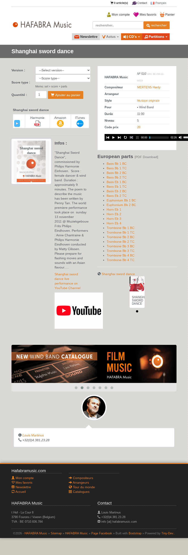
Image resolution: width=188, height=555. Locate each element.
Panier (169, 14)
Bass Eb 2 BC (117, 191)
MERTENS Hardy (148, 87)
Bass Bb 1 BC (117, 163)
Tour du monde (83, 487)
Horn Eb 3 (114, 218)
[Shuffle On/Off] (131, 137)
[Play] (17, 123)
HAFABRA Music (36, 533)
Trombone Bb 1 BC (120, 228)
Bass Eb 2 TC (117, 196)
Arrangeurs (80, 482)
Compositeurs (82, 478)
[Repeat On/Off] (125, 137)
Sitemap (56, 533)
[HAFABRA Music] (94, 363)
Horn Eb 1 (114, 209)
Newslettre (88, 37)
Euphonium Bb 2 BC (121, 205)
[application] (17, 123)
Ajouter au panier (67, 95)
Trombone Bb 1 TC (120, 232)
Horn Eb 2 (114, 214)
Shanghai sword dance (118, 274)
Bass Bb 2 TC (117, 177)
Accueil (20, 492)
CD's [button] (133, 37)
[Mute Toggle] (180, 137)
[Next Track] (119, 137)
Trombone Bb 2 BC (120, 237)
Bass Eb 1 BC (117, 182)
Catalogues (80, 492)
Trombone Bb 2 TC (120, 241)
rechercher (158, 25)
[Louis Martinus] (94, 407)
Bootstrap (135, 533)
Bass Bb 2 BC (117, 173)
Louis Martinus (33, 435)
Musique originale (148, 100)
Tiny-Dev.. (168, 533)
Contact (142, 3)
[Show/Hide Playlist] (137, 137)
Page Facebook (101, 533)
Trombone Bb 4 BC (120, 255)
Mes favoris (147, 14)
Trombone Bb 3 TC (120, 251)
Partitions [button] (156, 37)
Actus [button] (110, 37)
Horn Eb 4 (114, 223)
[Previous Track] (107, 137)
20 (138, 127)
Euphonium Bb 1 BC (121, 200)
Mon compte (120, 14)
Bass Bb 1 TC (117, 168)
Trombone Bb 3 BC (120, 246)
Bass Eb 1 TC (117, 186)
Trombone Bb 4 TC (120, 260)
